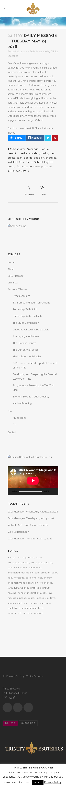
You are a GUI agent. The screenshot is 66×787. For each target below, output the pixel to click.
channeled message (19, 572)
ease (28, 577)
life (17, 166)
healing (12, 593)
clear (52, 153)
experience (45, 583)
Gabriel (38, 162)
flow (22, 162)
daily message (16, 577)
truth (17, 608)
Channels (13, 282)
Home (11, 262)
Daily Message (38, 51)
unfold (25, 171)
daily (20, 157)
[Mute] (52, 491)
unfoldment (14, 613)
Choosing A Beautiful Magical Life (31, 329)
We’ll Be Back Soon (18, 532)
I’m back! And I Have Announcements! (28, 525)
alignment (28, 557)
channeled (32, 153)
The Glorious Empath (24, 343)
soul (26, 603)
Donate (10, 723)
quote (31, 598)
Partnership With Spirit (25, 309)
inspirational (34, 593)
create (11, 157)
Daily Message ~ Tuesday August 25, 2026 (31, 518)
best (22, 153)
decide (28, 157)
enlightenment (16, 583)
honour (22, 593)
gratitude (35, 588)
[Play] (11, 491)
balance (12, 567)
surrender (14, 171)
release (40, 598)
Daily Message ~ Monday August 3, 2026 (30, 538)
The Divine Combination (26, 323)
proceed (46, 166)
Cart (15, 424)
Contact (12, 432)
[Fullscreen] (57, 491)
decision (39, 157)
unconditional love (32, 608)
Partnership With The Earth (27, 316)
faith (10, 588)
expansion (32, 583)
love (50, 593)
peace (22, 598)
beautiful (13, 153)
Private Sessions (21, 296)
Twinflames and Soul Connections (31, 302)
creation (45, 572)
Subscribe (28, 723)
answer (21, 149)
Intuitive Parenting (22, 403)
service (12, 603)
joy (44, 593)
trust (10, 608)
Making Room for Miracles (27, 356)
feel (15, 162)
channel (23, 567)
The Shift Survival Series (25, 349)
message (26, 166)
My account (19, 417)
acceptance (14, 557)
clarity (44, 153)
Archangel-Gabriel (38, 149)
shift (19, 603)
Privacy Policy (52, 782)
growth (46, 588)
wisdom (38, 613)
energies (51, 157)
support (34, 603)
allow (39, 557)
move (36, 166)
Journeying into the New (26, 336)
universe (28, 613)
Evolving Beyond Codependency (31, 396)
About (11, 269)
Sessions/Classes (17, 289)
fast (10, 162)
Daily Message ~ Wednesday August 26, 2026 (33, 511)
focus (29, 162)
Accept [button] (37, 782)
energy (48, 577)
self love (50, 598)
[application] (33, 480)
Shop (10, 411)
